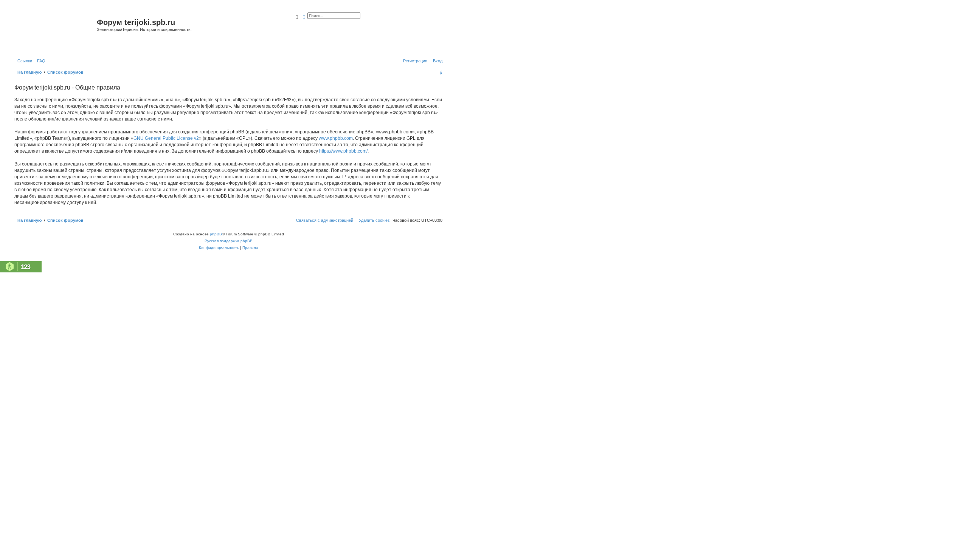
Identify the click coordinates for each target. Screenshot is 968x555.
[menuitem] (39, 60)
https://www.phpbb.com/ (343, 151)
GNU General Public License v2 (166, 138)
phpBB (216, 234)
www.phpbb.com (336, 138)
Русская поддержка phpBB (229, 241)
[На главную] (54, 31)
